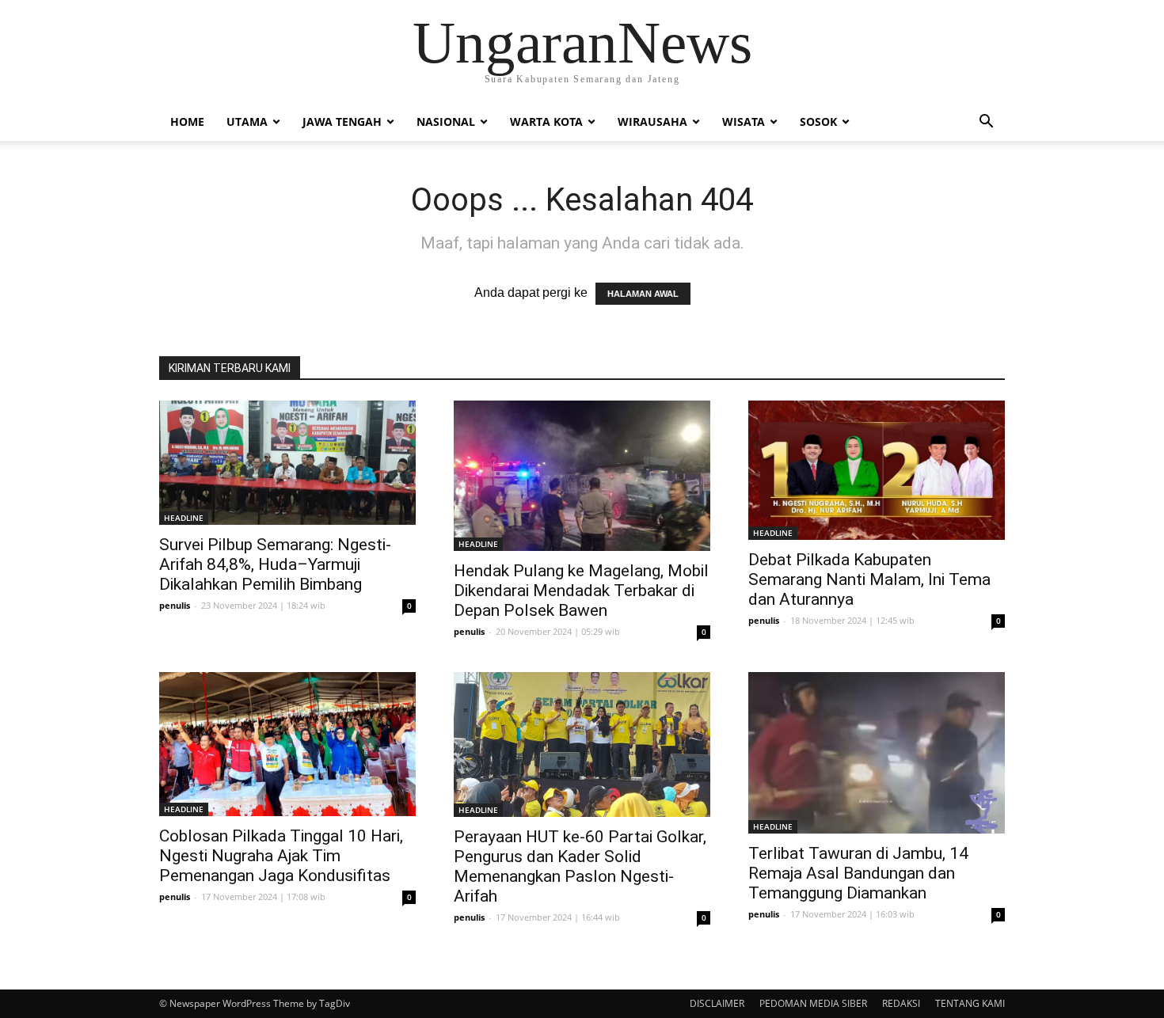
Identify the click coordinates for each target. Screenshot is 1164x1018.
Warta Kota (546, 121)
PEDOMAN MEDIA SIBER (813, 1003)
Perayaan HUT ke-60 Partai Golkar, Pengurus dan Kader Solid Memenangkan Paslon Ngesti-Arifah (580, 866)
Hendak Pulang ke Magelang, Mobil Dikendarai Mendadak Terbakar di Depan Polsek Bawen (581, 590)
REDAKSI (901, 1003)
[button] (986, 122)
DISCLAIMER (717, 1003)
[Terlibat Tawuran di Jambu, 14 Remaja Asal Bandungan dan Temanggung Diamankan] (876, 752)
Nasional (446, 121)
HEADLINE (184, 517)
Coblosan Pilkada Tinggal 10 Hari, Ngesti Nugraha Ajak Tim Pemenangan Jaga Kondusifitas (281, 855)
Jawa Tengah (342, 121)
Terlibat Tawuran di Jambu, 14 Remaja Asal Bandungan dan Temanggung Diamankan (858, 873)
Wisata (743, 121)
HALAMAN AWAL (643, 293)
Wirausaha (652, 121)
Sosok (818, 121)
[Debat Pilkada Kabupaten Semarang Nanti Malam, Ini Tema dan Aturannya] (876, 470)
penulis (174, 605)
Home (187, 121)
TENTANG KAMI (970, 1003)
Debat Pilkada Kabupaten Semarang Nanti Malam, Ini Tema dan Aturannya (869, 579)
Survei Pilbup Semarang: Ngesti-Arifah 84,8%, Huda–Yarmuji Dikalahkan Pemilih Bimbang (275, 564)
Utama (247, 121)
